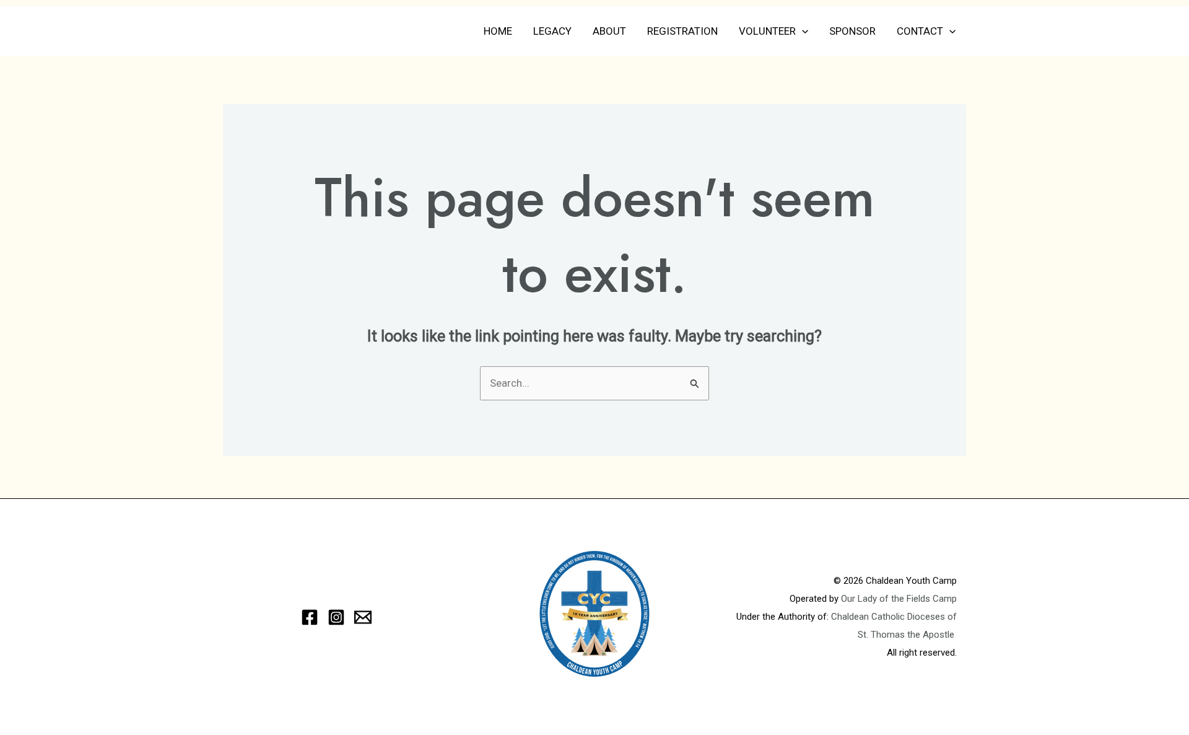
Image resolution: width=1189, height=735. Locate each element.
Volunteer (767, 31)
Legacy (552, 31)
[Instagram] (336, 617)
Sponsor (852, 31)
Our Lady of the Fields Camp (899, 598)
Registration (682, 31)
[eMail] (363, 617)
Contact (920, 31)
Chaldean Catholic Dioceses (889, 616)
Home (498, 31)
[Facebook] (309, 617)
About (609, 31)
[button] (802, 31)
